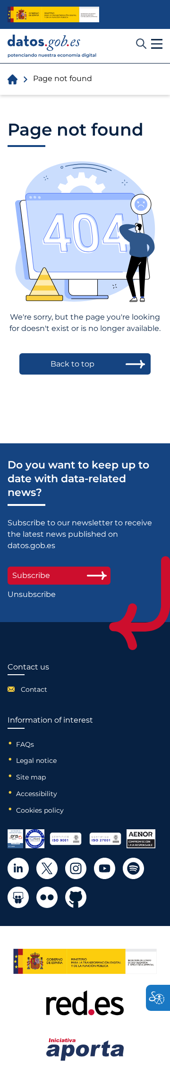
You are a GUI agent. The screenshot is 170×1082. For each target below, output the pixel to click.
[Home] (52, 46)
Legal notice (36, 760)
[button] (156, 44)
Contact (34, 689)
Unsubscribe (32, 594)
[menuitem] (28, 689)
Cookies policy (40, 810)
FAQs (25, 744)
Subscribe (31, 575)
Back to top (72, 363)
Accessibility (36, 793)
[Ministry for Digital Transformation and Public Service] (53, 14)
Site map (31, 777)
